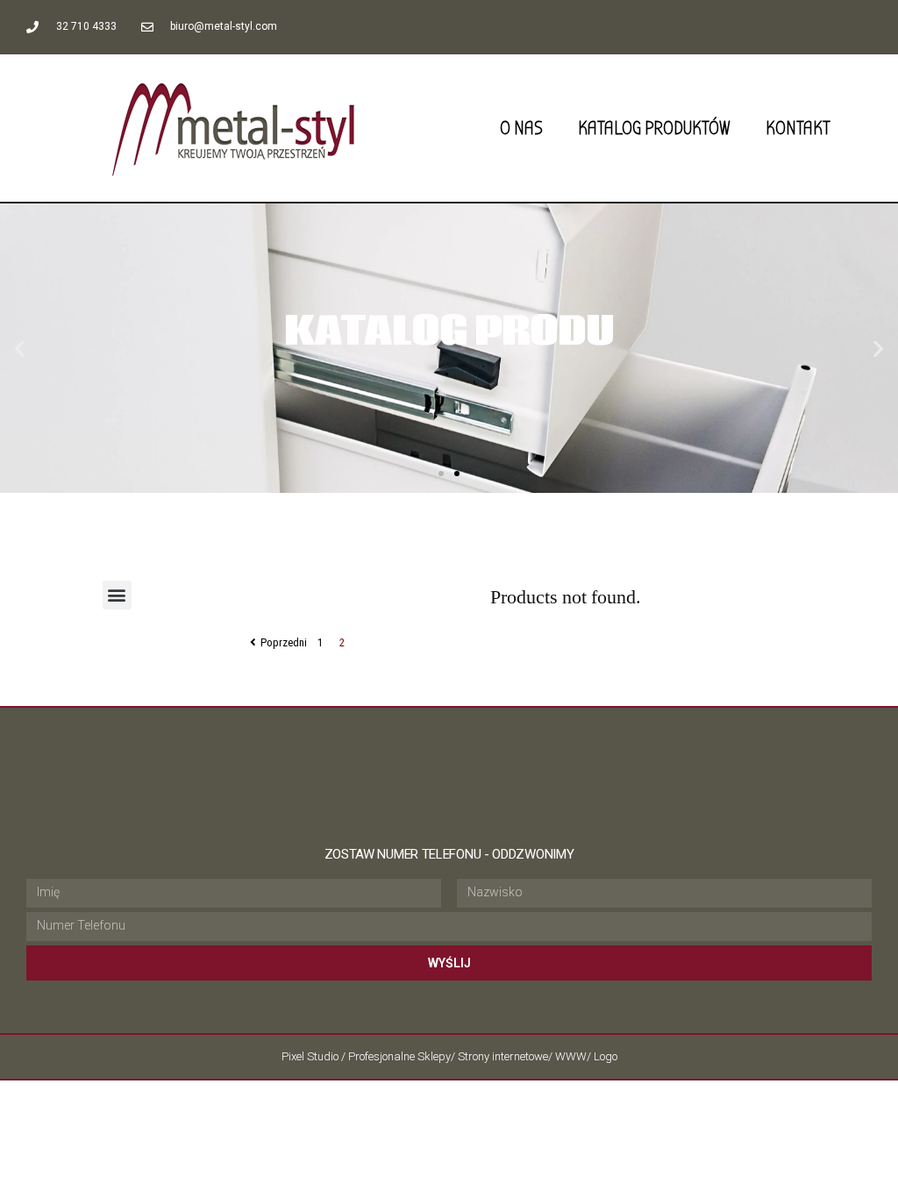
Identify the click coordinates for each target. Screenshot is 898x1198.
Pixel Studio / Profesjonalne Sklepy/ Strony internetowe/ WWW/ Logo (449, 1056)
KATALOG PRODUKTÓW (654, 128)
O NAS (521, 128)
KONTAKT (798, 128)
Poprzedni (283, 642)
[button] (441, 473)
